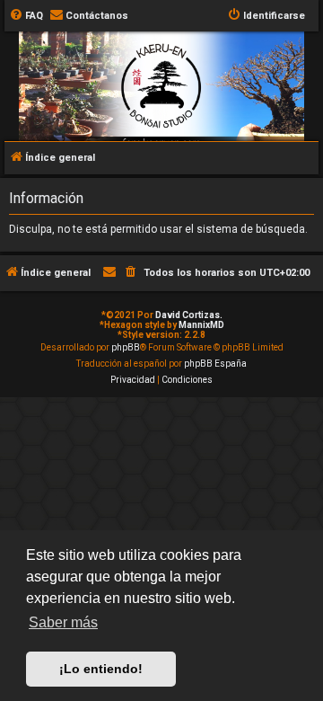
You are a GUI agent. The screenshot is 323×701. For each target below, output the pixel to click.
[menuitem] (26, 16)
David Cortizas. (189, 315)
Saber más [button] (63, 622)
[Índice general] (161, 120)
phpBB (125, 347)
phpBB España (215, 363)
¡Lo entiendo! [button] (101, 668)
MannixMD (201, 325)
